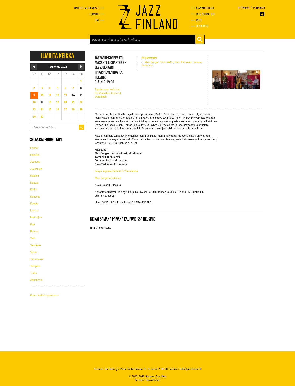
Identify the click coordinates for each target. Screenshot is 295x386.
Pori (32, 224)
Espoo (34, 147)
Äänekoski (36, 279)
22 (81, 102)
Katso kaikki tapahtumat (44, 295)
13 (65, 95)
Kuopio (34, 203)
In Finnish (243, 7)
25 (49, 109)
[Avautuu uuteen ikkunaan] (262, 14)
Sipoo (33, 252)
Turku (33, 273)
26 (57, 109)
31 (42, 116)
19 (57, 102)
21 (73, 102)
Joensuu (35, 161)
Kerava (34, 182)
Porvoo (34, 231)
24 (42, 109)
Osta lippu (101, 96)
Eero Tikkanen (183, 62)
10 (42, 95)
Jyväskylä (36, 168)
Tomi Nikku (166, 62)
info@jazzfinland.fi (190, 369)
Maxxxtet (149, 58)
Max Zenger (151, 62)
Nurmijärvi (36, 217)
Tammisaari (37, 259)
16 (34, 102)
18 (49, 102)
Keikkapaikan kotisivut (108, 93)
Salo (32, 238)
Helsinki (34, 154)
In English (259, 7)
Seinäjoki (35, 245)
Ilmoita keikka (57, 55)
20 (65, 102)
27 (65, 109)
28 (73, 109)
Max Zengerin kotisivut (108, 178)
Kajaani (34, 175)
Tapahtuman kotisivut (107, 89)
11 (49, 95)
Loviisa (34, 210)
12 (57, 95)
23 (34, 109)
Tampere (35, 266)
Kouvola (35, 196)
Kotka (33, 189)
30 (34, 116)
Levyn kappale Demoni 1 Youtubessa (116, 171)
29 (81, 109)
